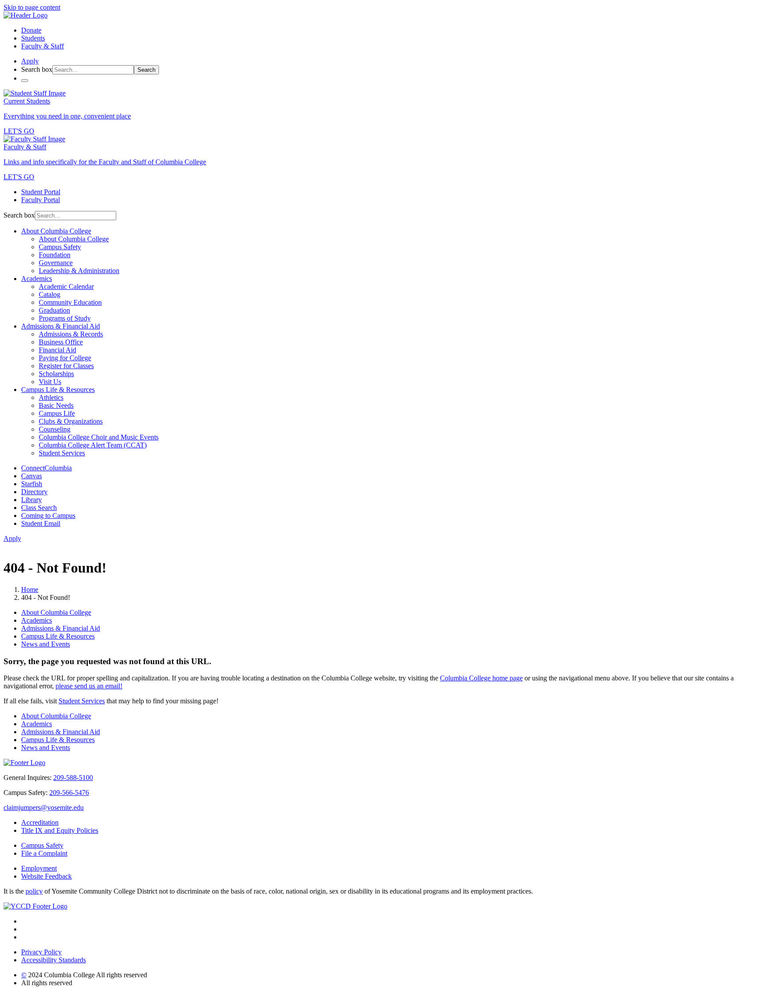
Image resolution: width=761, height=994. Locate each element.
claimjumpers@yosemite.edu (44, 807)
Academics (36, 278)
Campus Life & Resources (58, 389)
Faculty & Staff (42, 46)
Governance (56, 262)
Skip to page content (32, 7)
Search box (36, 69)
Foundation (54, 255)
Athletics (51, 397)
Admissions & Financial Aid (60, 326)
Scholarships (56, 373)
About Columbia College (56, 231)
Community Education (70, 302)
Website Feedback (46, 876)
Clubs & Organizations (71, 421)
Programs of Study (65, 318)
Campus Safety (60, 247)
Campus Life (57, 413)
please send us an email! (88, 686)
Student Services (62, 453)
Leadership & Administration (79, 270)
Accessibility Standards (53, 960)
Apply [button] (30, 61)
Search (146, 70)
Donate (31, 30)
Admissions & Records (71, 334)
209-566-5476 (69, 792)
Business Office (61, 342)
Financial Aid (57, 350)
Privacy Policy (41, 952)
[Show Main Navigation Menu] (24, 80)
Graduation (54, 310)
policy (34, 891)
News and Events (45, 644)
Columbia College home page (481, 678)
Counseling (54, 429)
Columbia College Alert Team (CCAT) (93, 445)
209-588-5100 (73, 777)
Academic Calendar (66, 286)
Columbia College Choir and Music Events (99, 437)
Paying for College (65, 358)
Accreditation (40, 822)
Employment (39, 868)
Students (33, 38)
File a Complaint (44, 853)
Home (29, 589)
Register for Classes (66, 366)
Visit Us (50, 381)
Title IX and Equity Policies (59, 830)
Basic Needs (56, 405)
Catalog (49, 294)
